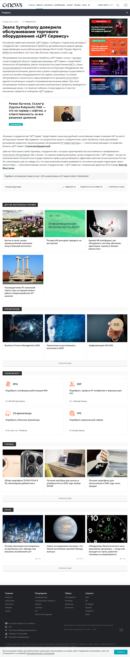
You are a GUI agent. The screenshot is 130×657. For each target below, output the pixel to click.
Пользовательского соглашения (40, 653)
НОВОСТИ (39, 5)
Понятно (121, 652)
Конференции (41, 597)
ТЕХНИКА (77, 5)
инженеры (47, 61)
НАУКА (84, 5)
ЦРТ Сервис (42, 42)
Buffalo (6, 52)
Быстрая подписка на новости (22, 623)
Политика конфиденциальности (23, 630)
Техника (38, 607)
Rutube (88, 607)
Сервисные (36, 61)
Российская (8, 42)
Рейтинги (9, 604)
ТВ (89, 5)
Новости (8, 597)
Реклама (68, 600)
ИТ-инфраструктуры (70, 143)
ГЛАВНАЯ (31, 5)
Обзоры (8, 607)
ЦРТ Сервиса (46, 91)
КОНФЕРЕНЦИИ (59, 5)
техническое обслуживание (16, 154)
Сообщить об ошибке (18, 633)
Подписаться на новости (91, 187)
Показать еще (65, 363)
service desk (72, 77)
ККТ (72, 64)
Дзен (87, 614)
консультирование (12, 67)
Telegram (89, 611)
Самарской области (20, 61)
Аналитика (48, 5)
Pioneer (68, 49)
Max (87, 597)
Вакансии (69, 604)
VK (86, 600)
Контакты (69, 607)
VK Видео (89, 604)
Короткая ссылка (117, 187)
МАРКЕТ (70, 5)
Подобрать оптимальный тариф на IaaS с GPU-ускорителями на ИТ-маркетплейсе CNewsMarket (46, 176)
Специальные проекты (45, 600)
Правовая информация (19, 637)
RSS (10, 627)
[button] (117, 5)
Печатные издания (43, 614)
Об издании (70, 597)
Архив (7, 611)
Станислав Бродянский (37, 146)
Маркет (38, 604)
